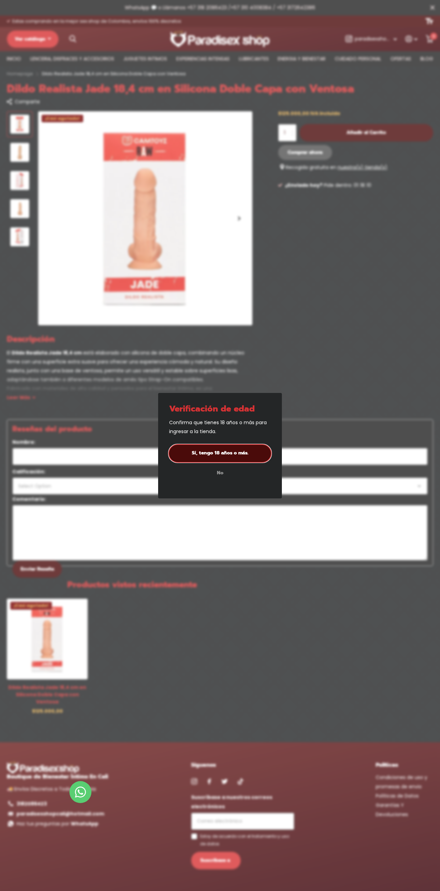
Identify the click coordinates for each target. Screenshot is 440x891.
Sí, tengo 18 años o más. (220, 452)
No (220, 473)
